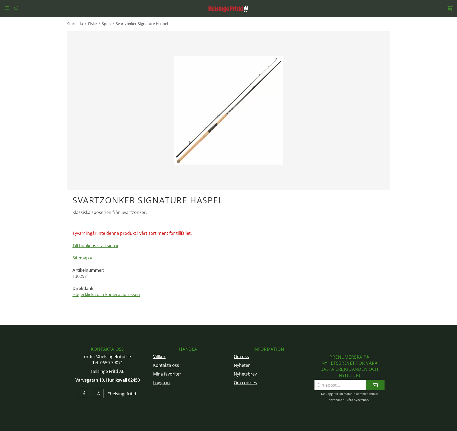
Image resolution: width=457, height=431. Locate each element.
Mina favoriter (167, 374)
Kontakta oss (166, 365)
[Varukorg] (449, 8)
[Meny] (7, 8)
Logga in (161, 383)
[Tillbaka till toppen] (382, 423)
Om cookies (245, 383)
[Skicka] (375, 385)
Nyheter (242, 365)
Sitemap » (82, 258)
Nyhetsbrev (245, 374)
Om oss (241, 356)
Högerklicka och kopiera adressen (106, 294)
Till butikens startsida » (95, 246)
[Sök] (16, 8)
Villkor (159, 356)
